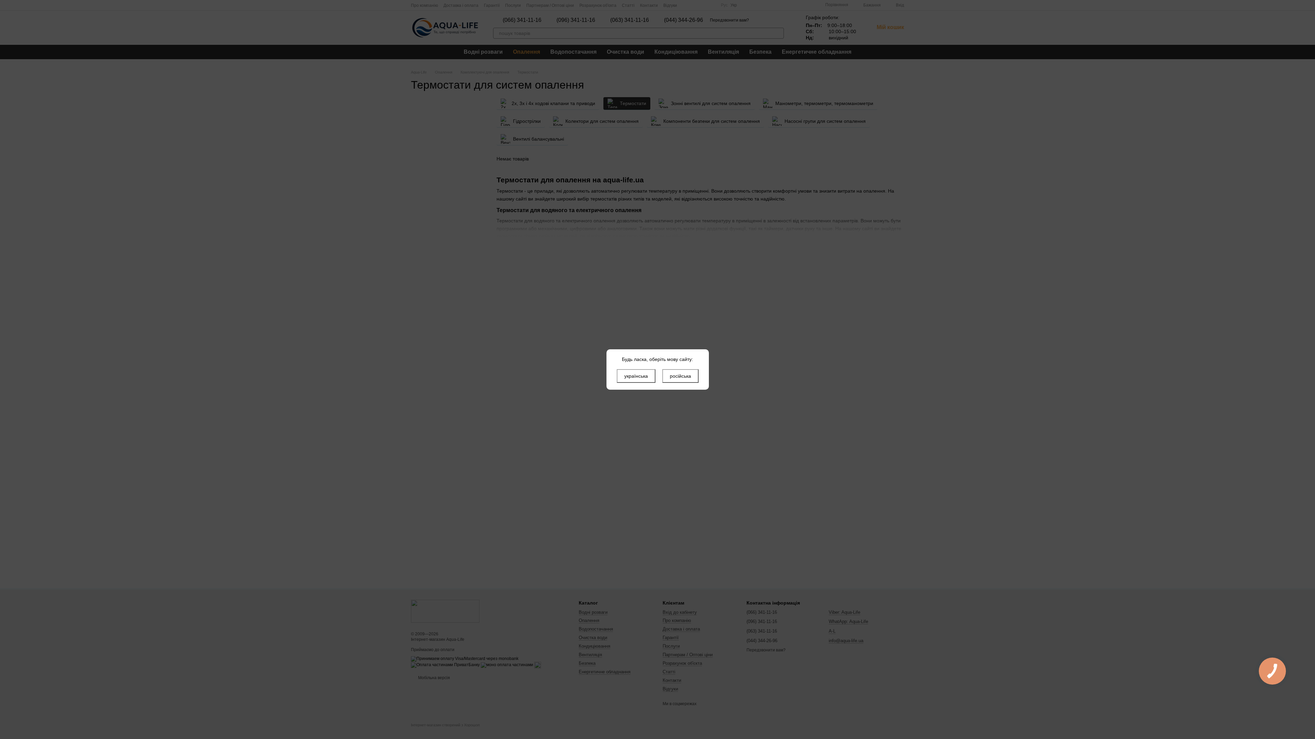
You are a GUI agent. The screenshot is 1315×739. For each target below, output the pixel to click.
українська (636, 376)
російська (680, 376)
